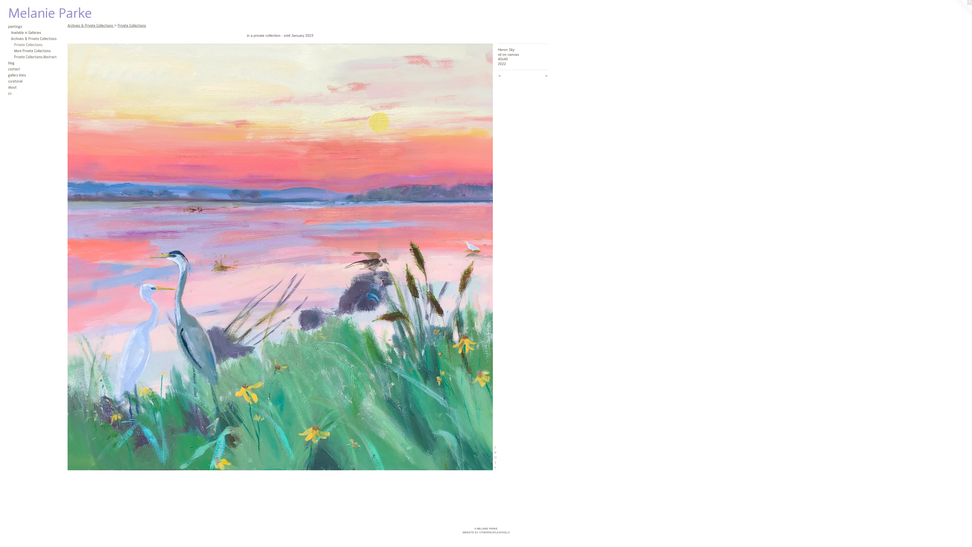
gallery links (17, 75)
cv (9, 93)
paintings (15, 26)
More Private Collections (32, 50)
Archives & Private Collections (34, 38)
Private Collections (28, 44)
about (12, 87)
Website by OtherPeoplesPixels (486, 532)
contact (14, 69)
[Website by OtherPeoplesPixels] (962, 10)
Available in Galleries (26, 32)
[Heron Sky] (280, 257)
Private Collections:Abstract (35, 57)
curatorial (15, 81)
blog (11, 63)
